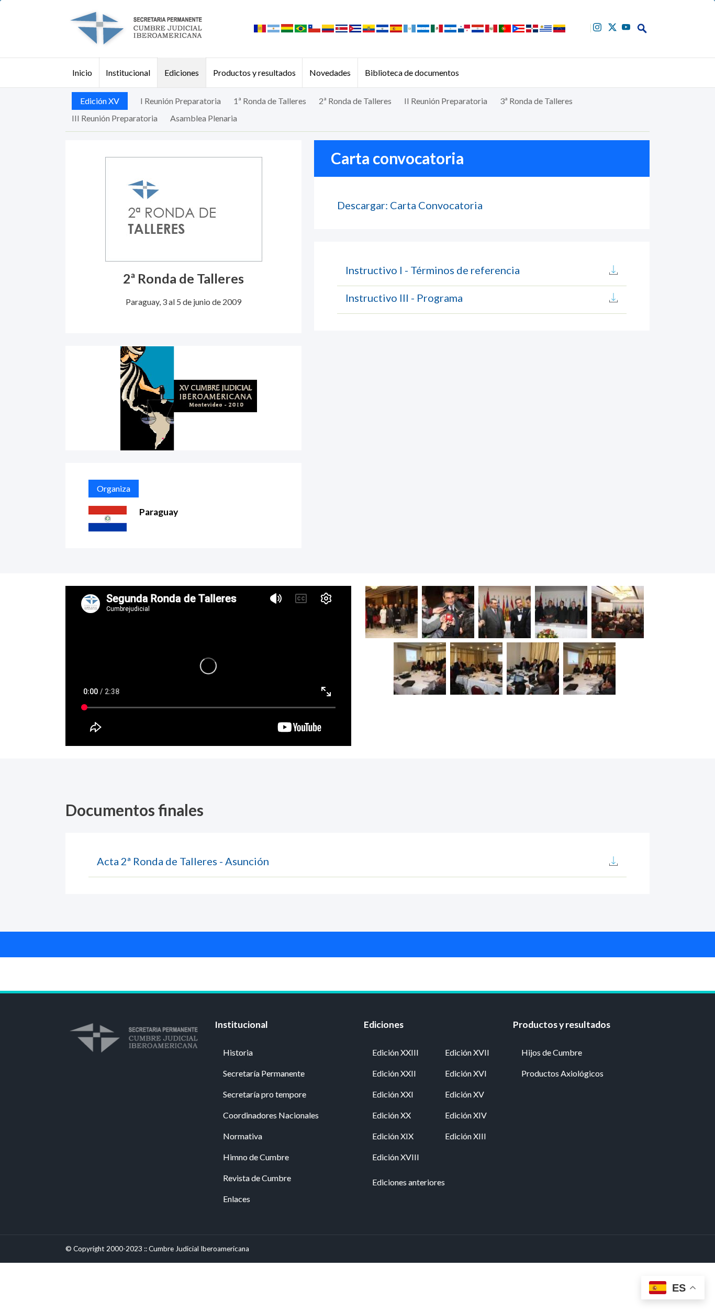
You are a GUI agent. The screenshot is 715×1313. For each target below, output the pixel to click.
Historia (238, 1052)
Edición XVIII (395, 1157)
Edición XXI (393, 1094)
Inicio (82, 72)
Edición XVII (467, 1052)
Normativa (242, 1136)
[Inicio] (136, 28)
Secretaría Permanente (264, 1073)
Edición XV (99, 101)
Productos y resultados (254, 72)
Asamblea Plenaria (203, 118)
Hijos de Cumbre (551, 1052)
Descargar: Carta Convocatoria (410, 205)
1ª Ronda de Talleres (269, 101)
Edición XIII (465, 1136)
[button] (391, 611)
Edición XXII (394, 1073)
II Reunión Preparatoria (445, 101)
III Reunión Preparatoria (115, 118)
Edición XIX (393, 1136)
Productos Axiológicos (562, 1073)
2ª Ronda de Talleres (355, 101)
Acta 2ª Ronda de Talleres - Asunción (183, 861)
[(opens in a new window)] (598, 25)
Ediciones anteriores (408, 1182)
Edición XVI (466, 1073)
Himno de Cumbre (256, 1157)
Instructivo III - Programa (404, 297)
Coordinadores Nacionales (271, 1115)
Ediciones (181, 72)
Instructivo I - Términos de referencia (432, 270)
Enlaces (236, 1199)
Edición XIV (466, 1115)
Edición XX (391, 1115)
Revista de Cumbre (257, 1178)
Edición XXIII (395, 1052)
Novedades (330, 72)
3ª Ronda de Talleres (536, 101)
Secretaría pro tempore (264, 1094)
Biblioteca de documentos (412, 72)
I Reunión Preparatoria (180, 101)
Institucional (128, 72)
